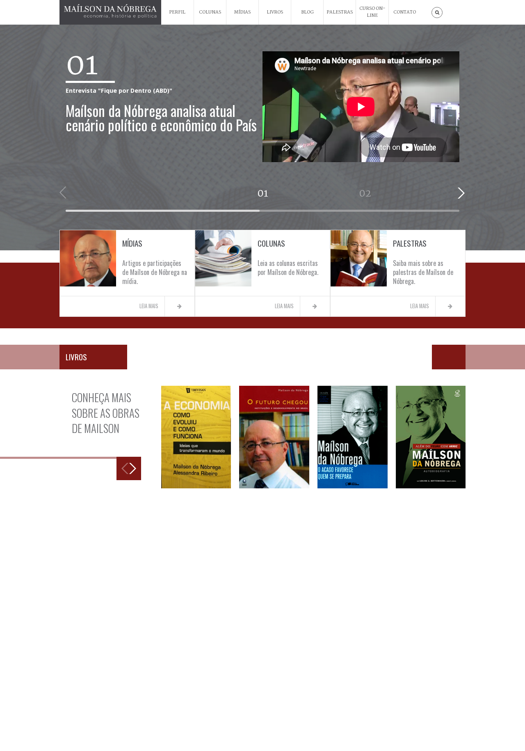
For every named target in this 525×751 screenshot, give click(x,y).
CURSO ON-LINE (372, 12)
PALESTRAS (339, 12)
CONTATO (404, 12)
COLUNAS (210, 12)
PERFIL (177, 12)
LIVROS (275, 12)
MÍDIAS (242, 12)
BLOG (307, 12)
